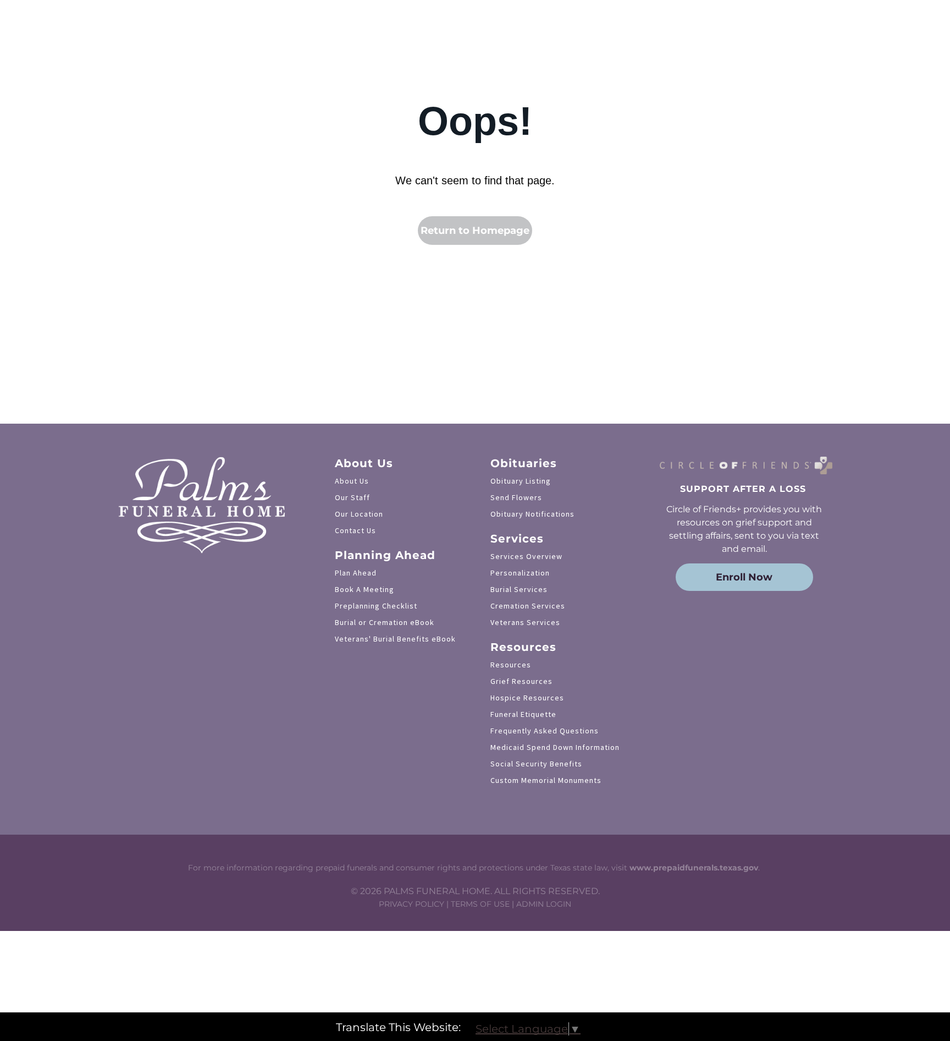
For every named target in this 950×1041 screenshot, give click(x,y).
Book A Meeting (364, 589)
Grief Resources (521, 681)
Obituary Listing (520, 481)
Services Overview (526, 556)
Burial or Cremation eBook (384, 622)
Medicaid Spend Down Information (555, 747)
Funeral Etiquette (523, 714)
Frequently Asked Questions (544, 731)
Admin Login (543, 904)
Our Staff (352, 497)
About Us (352, 481)
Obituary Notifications (532, 514)
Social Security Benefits (536, 764)
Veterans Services (525, 622)
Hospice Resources (527, 698)
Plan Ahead (356, 573)
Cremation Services (527, 606)
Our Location (359, 514)
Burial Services (519, 589)
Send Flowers (516, 497)
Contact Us (355, 530)
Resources (510, 665)
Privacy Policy (411, 904)
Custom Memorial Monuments (545, 780)
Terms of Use (480, 904)
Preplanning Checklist (376, 606)
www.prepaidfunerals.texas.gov (693, 868)
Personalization (520, 573)
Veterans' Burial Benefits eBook (395, 639)
